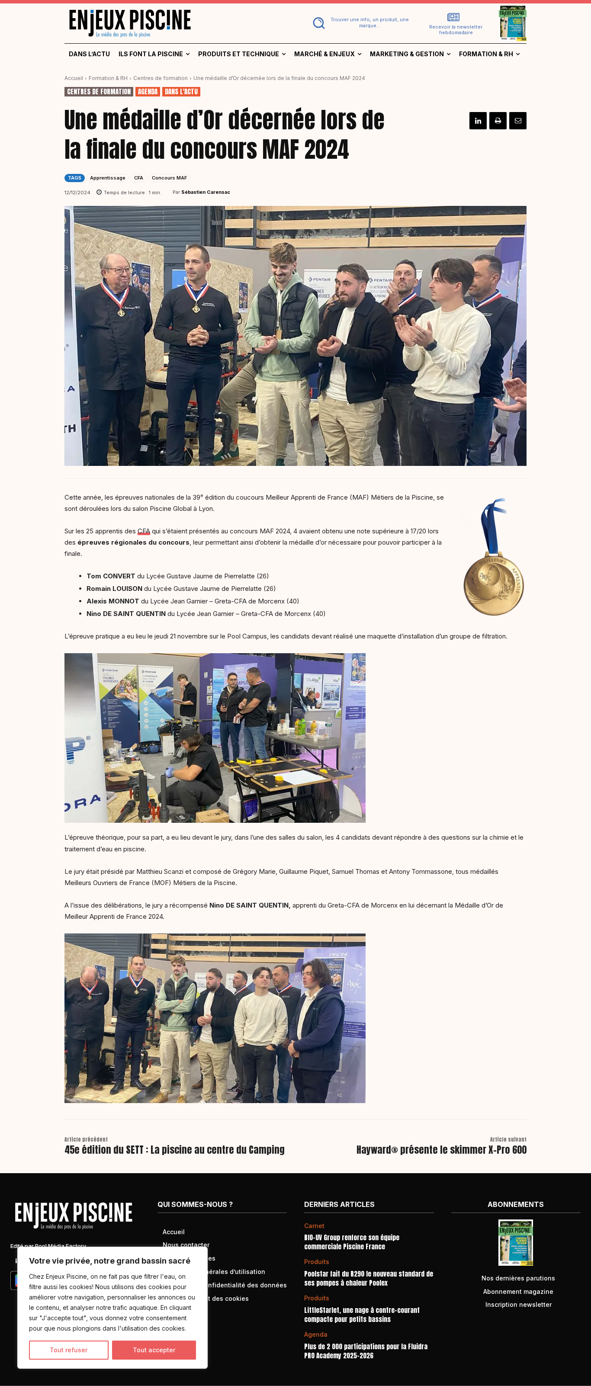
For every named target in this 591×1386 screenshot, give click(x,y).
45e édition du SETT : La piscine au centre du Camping (174, 1149)
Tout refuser (68, 1350)
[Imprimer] (498, 120)
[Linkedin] (478, 120)
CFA (138, 178)
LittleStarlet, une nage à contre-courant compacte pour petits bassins (362, 1314)
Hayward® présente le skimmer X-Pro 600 (442, 1149)
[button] (359, 23)
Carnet (314, 1225)
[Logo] (174, 23)
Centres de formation (160, 78)
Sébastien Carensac (205, 192)
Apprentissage (107, 178)
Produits (316, 1261)
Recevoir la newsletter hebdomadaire (455, 29)
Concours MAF (169, 178)
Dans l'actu (181, 91)
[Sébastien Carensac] (167, 192)
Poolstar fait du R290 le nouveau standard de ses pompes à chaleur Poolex (368, 1278)
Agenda (147, 91)
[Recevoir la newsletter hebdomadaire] (453, 17)
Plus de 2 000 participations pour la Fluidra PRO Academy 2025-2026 (365, 1350)
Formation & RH (108, 78)
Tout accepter (154, 1350)
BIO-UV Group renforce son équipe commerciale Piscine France (351, 1241)
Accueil (73, 78)
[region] (112, 1308)
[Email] (518, 120)
